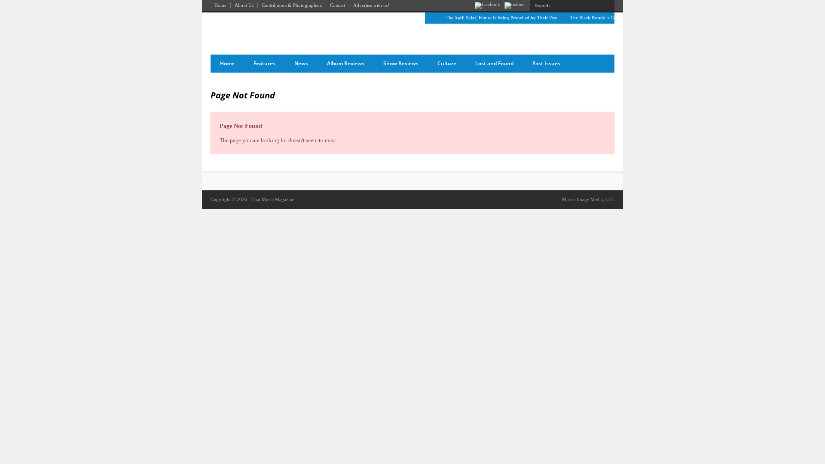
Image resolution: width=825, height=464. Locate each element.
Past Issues (546, 63)
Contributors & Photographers (292, 5)
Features (264, 63)
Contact (337, 5)
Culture (446, 63)
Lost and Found (494, 63)
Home (220, 5)
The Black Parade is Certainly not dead (608, 17)
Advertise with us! (371, 5)
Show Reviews (401, 63)
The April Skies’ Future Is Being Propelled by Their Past (501, 17)
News (301, 63)
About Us (244, 5)
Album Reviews (345, 63)
